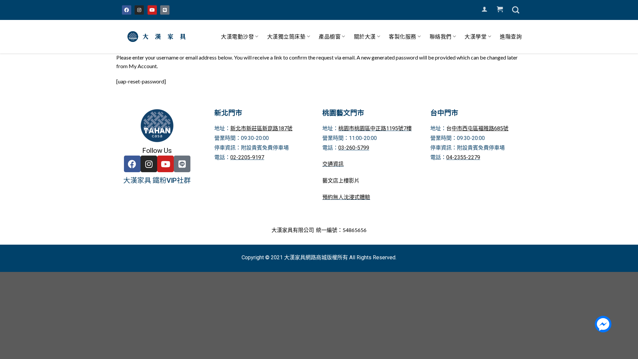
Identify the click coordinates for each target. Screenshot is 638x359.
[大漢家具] (157, 37)
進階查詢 (511, 36)
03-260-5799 (353, 148)
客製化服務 (402, 36)
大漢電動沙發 (237, 36)
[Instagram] (139, 10)
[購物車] (499, 9)
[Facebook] (126, 10)
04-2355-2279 (463, 157)
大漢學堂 (475, 36)
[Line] (164, 10)
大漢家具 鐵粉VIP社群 (157, 180)
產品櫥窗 (330, 36)
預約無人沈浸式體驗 (346, 197)
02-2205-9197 (247, 157)
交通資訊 (333, 164)
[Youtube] (152, 10)
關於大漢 (365, 36)
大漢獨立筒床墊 (286, 36)
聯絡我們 (441, 36)
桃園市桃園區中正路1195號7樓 (375, 128)
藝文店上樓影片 (341, 181)
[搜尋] (516, 10)
